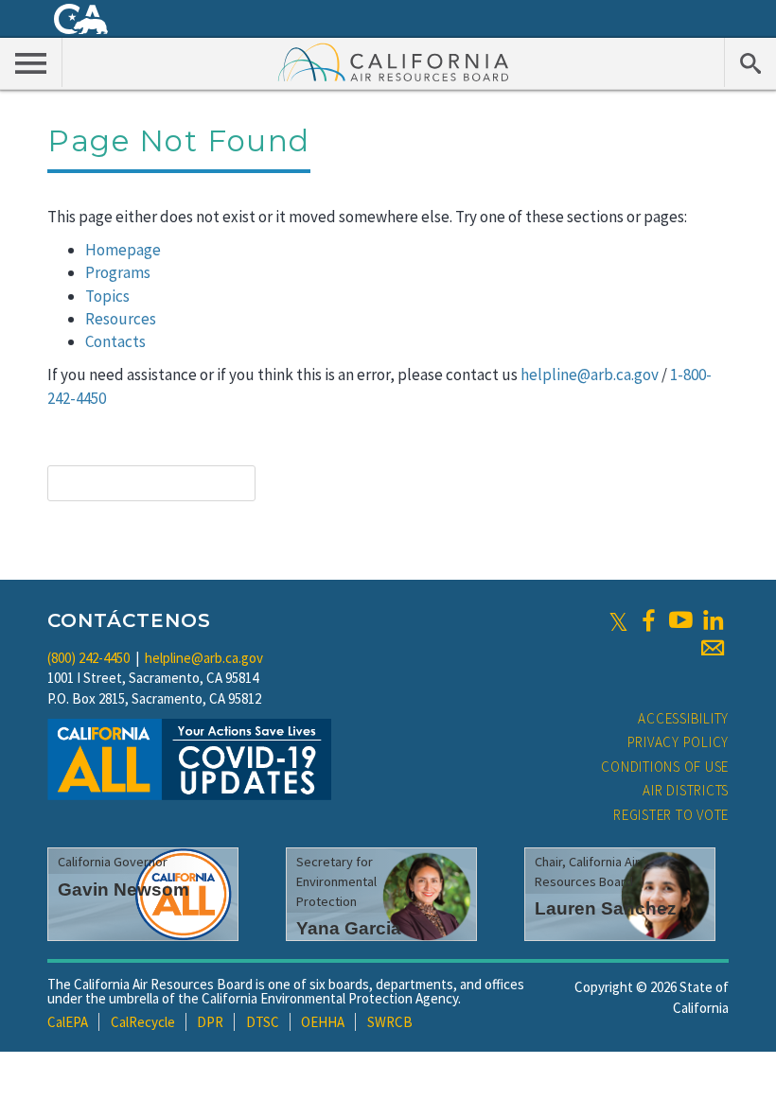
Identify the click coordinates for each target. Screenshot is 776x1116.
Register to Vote (671, 815)
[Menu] (31, 62)
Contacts (115, 341)
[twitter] (618, 620)
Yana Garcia (348, 928)
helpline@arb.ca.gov (589, 374)
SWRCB (390, 1022)
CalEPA (67, 1022)
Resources (120, 318)
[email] (712, 648)
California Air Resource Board (393, 61)
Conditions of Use (665, 767)
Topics (107, 296)
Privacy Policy (678, 742)
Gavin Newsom (123, 889)
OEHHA (322, 1022)
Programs (117, 272)
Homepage (123, 249)
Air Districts (686, 790)
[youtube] (680, 620)
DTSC (262, 1022)
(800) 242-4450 (88, 658)
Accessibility (683, 718)
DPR (210, 1022)
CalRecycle (143, 1022)
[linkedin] (712, 620)
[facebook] (648, 620)
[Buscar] (750, 62)
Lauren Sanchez (606, 908)
